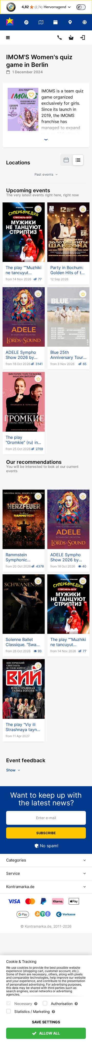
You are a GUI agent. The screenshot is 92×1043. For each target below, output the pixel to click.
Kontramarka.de (20, 886)
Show (11, 770)
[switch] (81, 7)
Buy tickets (24, 249)
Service (13, 873)
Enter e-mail (46, 818)
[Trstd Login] (84, 6)
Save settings (46, 1022)
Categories (16, 860)
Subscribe (46, 833)
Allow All (49, 1033)
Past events (44, 174)
